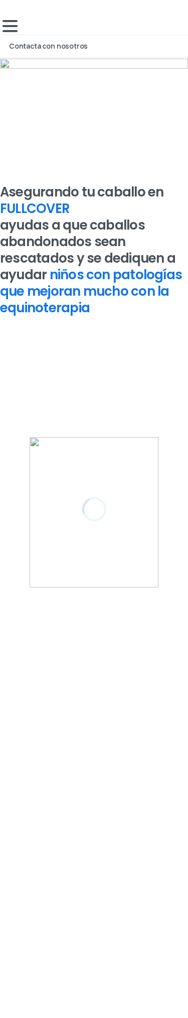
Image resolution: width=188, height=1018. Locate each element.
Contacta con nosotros (49, 46)
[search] (11, 888)
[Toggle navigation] (10, 26)
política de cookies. (86, 992)
